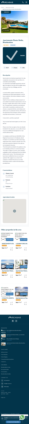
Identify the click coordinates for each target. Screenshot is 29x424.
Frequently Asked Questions (7, 359)
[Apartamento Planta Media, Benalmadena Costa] (7, 272)
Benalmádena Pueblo (6, 374)
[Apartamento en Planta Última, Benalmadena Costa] (21, 299)
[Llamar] (23, 2)
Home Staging (4, 356)
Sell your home (4, 352)
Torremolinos (4, 371)
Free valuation (4, 354)
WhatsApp (6, 386)
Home (2, 7)
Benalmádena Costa (5, 367)
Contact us (3, 361)
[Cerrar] (22, 422)
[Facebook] (13, 321)
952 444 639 (7, 380)
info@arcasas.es (7, 383)
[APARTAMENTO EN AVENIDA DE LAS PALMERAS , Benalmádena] (7, 244)
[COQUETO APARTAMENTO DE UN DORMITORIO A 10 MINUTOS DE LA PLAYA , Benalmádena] (7, 299)
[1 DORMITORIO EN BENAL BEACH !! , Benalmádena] (21, 244)
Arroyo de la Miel (5, 369)
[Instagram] (16, 321)
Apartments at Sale (10, 7)
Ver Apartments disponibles (13, 421)
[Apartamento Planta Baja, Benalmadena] (21, 272)
